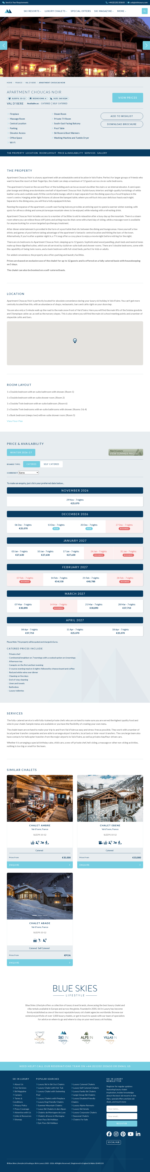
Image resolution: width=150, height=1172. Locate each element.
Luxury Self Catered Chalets (86, 1088)
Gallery (102, 153)
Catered (46, 103)
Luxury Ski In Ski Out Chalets (51, 1084)
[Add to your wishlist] (68, 779)
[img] (75, 45)
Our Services (20, 1088)
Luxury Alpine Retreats (83, 1105)
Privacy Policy (20, 1105)
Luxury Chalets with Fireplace (51, 1098)
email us (124, 1066)
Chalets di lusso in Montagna (51, 1116)
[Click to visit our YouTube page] (131, 1134)
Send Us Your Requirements (16, 2)
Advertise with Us (22, 1112)
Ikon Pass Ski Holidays (48, 1119)
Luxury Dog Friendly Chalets (51, 1102)
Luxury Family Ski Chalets (84, 1091)
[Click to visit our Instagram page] (116, 1134)
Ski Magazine (103, 11)
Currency (12, 473)
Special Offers (81, 11)
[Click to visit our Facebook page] (109, 1134)
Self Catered (60, 103)
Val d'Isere (30, 83)
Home (9, 83)
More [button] (121, 11)
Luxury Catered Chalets (84, 1084)
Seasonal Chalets (81, 1116)
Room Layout (47, 153)
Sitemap (18, 1119)
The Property (15, 153)
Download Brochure (122, 124)
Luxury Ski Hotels (81, 1109)
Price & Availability (70, 153)
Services (90, 153)
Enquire (14, 865)
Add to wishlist (122, 116)
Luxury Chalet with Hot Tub (50, 1088)
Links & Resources (22, 1116)
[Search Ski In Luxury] (145, 11)
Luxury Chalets (55, 11)
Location (32, 153)
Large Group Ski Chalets (84, 1095)
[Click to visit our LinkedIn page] (138, 1134)
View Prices (127, 97)
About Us (18, 1084)
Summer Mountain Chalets (50, 1105)
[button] (75, 340)
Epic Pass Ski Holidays (48, 1123)
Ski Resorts (32, 11)
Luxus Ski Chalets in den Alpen (52, 1109)
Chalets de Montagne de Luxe (51, 1112)
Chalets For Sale (80, 1119)
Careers (18, 1095)
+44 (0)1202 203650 (99, 1066)
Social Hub (114, 1142)
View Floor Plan (15, 421)
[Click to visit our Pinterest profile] (123, 1134)
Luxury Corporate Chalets (85, 1112)
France (18, 83)
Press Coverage (21, 1109)
